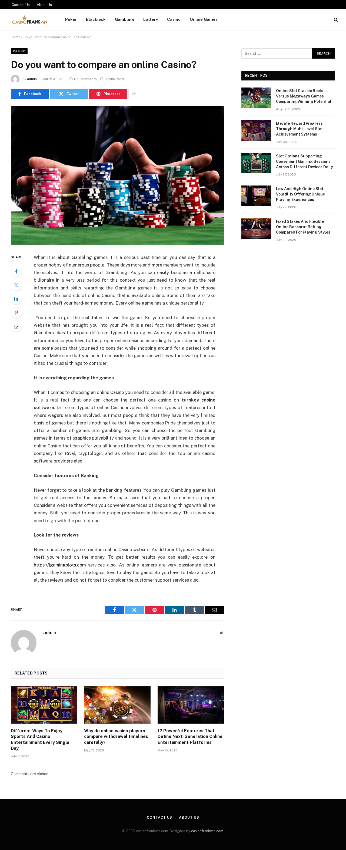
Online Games (204, 19)
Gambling (124, 19)
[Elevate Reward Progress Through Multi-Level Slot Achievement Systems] (256, 130)
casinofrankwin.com (207, 831)
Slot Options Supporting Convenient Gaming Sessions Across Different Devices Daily (304, 161)
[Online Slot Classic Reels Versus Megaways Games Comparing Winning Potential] (256, 97)
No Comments (85, 79)
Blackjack (96, 19)
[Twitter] (16, 285)
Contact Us (21, 5)
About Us (44, 5)
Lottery (150, 19)
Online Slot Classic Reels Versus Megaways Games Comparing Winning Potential (303, 96)
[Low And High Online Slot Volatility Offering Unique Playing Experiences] (256, 195)
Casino (174, 19)
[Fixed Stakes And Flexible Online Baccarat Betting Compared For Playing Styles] (256, 228)
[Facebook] (16, 271)
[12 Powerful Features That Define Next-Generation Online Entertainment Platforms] (191, 705)
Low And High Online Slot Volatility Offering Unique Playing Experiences (300, 194)
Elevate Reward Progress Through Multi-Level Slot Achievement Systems (299, 128)
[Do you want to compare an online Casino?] (117, 175)
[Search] (335, 20)
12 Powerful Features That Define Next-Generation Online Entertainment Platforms (190, 736)
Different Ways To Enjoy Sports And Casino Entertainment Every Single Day (40, 739)
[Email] (16, 326)
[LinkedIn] (16, 299)
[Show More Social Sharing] (133, 94)
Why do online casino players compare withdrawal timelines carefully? (116, 736)
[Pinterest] (16, 312)
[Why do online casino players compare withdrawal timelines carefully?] (117, 705)
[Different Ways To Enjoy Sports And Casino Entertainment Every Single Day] (44, 705)
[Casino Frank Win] (29, 19)
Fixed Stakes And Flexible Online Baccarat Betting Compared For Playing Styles (303, 226)
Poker (71, 19)
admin (32, 79)
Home (15, 37)
